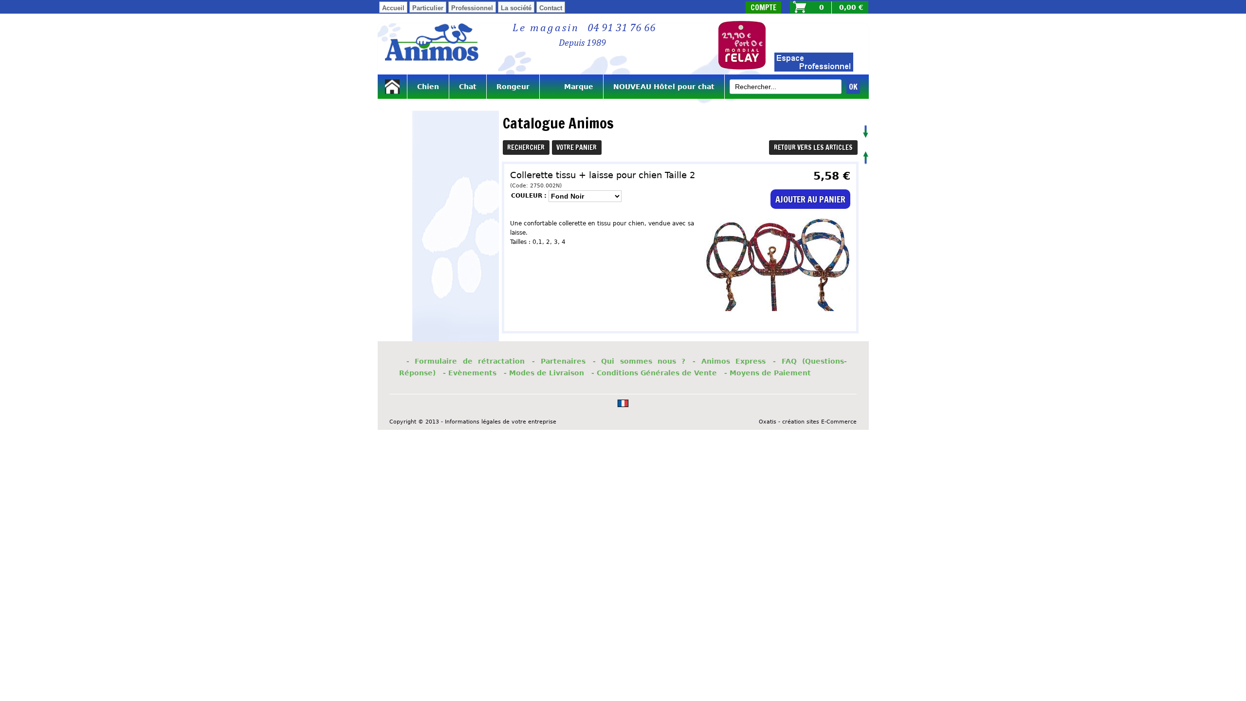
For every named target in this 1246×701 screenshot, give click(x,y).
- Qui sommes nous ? (639, 361)
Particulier (427, 8)
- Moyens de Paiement (767, 373)
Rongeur (513, 87)
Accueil (393, 8)
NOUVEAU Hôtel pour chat (664, 87)
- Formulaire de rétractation (465, 361)
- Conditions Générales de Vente (654, 373)
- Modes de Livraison (544, 373)
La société (516, 8)
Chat (467, 87)
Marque (571, 87)
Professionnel (472, 8)
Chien (428, 87)
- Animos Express (729, 361)
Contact (550, 8)
